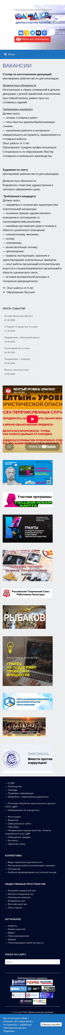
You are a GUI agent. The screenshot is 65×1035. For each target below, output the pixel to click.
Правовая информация (21, 793)
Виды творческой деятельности (25, 862)
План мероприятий (18, 936)
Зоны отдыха (15, 907)
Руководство (15, 786)
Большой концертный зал (22, 890)
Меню (11, 54)
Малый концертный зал (21, 894)
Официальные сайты (19, 823)
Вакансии (13, 820)
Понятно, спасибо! (51, 1024)
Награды (13, 790)
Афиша (12, 939)
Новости (12, 925)
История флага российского (18, 315)
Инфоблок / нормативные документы (28, 796)
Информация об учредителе (23, 810)
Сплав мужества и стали (17, 348)
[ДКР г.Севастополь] (32, 16)
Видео (11, 932)
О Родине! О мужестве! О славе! (21, 326)
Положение (14, 869)
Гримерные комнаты (19, 897)
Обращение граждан (19, 837)
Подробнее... (9, 1031)
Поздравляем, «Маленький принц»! (22, 337)
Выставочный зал (17, 904)
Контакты (12, 840)
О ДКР (11, 783)
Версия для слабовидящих (35, 38)
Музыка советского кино (16, 369)
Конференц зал (16, 900)
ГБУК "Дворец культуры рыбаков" (38, 1012)
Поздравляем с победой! (17, 358)
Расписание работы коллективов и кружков (31, 865)
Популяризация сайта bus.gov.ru (26, 942)
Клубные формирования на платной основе (32, 872)
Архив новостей (16, 929)
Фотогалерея (14, 817)
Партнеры (13, 827)
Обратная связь (16, 844)
